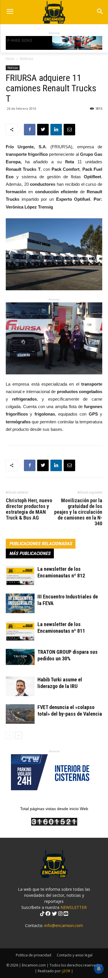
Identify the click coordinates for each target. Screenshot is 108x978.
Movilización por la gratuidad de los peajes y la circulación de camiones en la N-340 (78, 512)
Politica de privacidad (33, 955)
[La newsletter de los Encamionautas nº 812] (20, 576)
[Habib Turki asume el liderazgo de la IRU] (20, 686)
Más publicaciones (29, 553)
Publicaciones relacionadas (40, 543)
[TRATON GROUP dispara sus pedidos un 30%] (20, 657)
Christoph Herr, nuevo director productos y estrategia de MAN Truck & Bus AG (29, 509)
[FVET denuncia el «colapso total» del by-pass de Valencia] (20, 714)
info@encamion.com (63, 925)
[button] (100, 12)
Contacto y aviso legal (74, 955)
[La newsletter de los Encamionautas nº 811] (20, 631)
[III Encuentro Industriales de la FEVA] (20, 603)
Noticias (26, 58)
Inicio (10, 58)
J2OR (66, 970)
